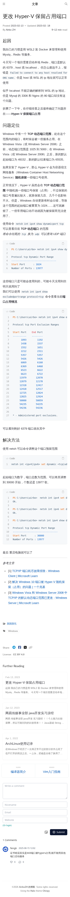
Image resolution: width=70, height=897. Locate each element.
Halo (32, 891)
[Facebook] (20, 647)
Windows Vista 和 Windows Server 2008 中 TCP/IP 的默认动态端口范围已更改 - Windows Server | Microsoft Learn (37, 597)
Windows (13, 631)
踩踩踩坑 (11, 623)
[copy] (63, 244)
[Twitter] (25, 647)
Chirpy (46, 891)
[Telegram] (14, 647)
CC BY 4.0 (18, 654)
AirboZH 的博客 (27, 887)
